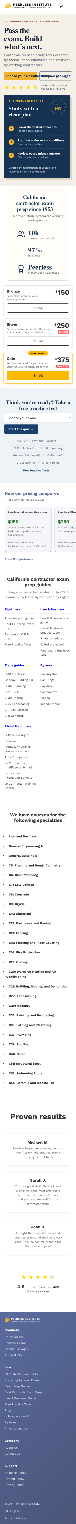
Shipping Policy (15, 1472)
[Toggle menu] (67, 6)
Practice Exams (15, 1343)
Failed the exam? (52, 644)
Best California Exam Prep (23, 1392)
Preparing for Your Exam (22, 1380)
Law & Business (52, 609)
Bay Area (46, 686)
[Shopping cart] (61, 6)
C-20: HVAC (55, 455)
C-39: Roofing (26, 462)
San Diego (47, 680)
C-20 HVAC (12, 692)
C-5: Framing (50, 462)
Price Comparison (17, 757)
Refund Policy (14, 1479)
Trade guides (14, 665)
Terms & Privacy (15, 1518)
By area (46, 665)
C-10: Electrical (24, 448)
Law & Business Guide (20, 1398)
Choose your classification (21, 76)
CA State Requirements (21, 1374)
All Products (13, 1355)
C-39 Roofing (14, 698)
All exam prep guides (19, 618)
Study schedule (51, 638)
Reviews (11, 741)
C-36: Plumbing (51, 448)
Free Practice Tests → (38, 470)
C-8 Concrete (14, 716)
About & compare (18, 726)
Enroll (38, 308)
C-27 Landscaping (17, 704)
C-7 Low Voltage (16, 710)
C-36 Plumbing (15, 686)
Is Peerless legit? (17, 735)
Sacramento (48, 692)
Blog (8, 1410)
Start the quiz (21, 429)
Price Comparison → (19, 559)
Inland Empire (50, 704)
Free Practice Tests (18, 644)
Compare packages (55, 76)
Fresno (45, 698)
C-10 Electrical (15, 674)
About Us (11, 1447)
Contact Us (12, 1453)
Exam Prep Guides (18, 1386)
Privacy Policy (14, 1485)
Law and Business (44, 440)
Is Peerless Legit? (17, 1416)
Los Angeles (48, 674)
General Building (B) (26, 455)
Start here (12, 609)
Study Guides (14, 1337)
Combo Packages (17, 1349)
